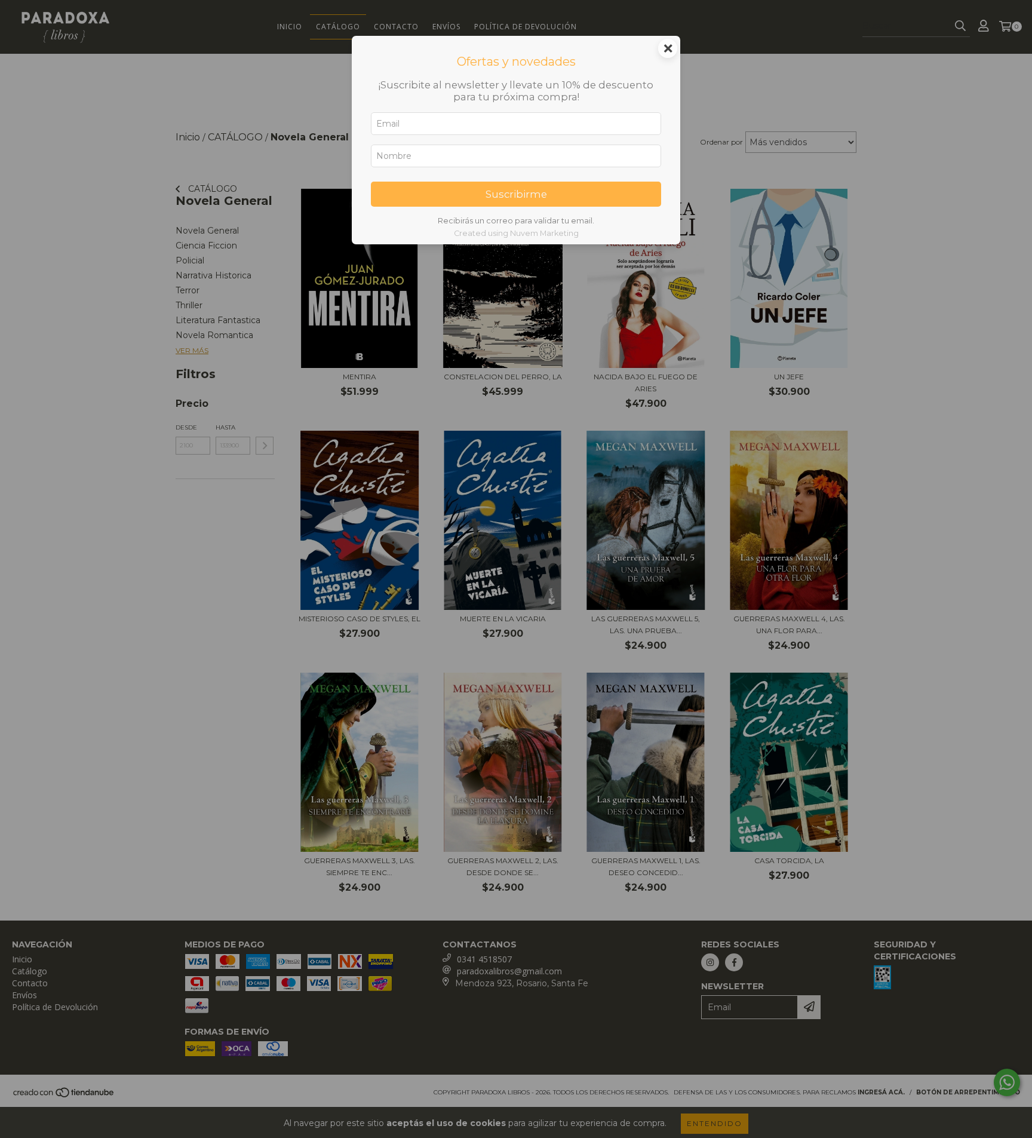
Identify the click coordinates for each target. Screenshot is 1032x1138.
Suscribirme (516, 194)
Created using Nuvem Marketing (516, 233)
